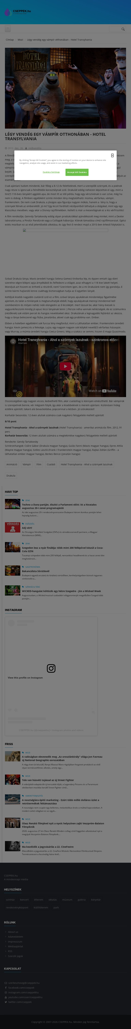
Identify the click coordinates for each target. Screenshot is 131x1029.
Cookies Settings (51, 172)
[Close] (112, 155)
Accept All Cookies (76, 172)
